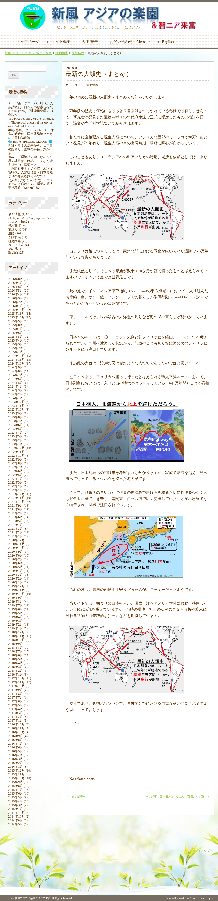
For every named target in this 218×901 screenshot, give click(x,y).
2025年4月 (15, 340)
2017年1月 (15, 720)
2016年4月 (15, 755)
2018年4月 (15, 663)
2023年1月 (15, 444)
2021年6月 (15, 517)
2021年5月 (15, 521)
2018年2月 (15, 670)
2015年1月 (15, 809)
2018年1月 (15, 674)
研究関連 (14, 241)
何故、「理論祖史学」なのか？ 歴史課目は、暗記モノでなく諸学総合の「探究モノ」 (32, 160)
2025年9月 (15, 321)
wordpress (183, 898)
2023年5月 (15, 428)
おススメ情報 (17, 222)
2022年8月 (15, 463)
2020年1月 (15, 582)
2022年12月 (16, 448)
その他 (13, 248)
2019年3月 (15, 620)
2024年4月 (15, 386)
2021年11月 (16, 498)
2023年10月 (16, 409)
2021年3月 (15, 528)
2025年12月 (16, 309)
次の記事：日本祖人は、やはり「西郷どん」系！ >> (178, 796)
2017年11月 (16, 682)
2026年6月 (15, 286)
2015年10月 (16, 778)
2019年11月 (16, 590)
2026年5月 (15, 290)
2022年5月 (15, 475)
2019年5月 (15, 613)
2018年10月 (16, 640)
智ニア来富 (16, 245)
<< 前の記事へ (77, 796)
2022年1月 (15, 490)
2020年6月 (15, 563)
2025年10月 (16, 317)
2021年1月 (15, 536)
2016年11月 (16, 728)
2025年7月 (15, 329)
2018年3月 (15, 666)
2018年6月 (15, 655)
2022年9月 (15, 459)
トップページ (28, 41)
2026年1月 (15, 306)
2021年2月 (15, 532)
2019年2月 (15, 624)
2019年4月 (15, 617)
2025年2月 (15, 348)
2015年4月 (15, 801)
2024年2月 (15, 394)
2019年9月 (15, 597)
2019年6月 (15, 609)
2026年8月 (15, 279)
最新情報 (78, 53)
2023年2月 (15, 440)
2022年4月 (15, 478)
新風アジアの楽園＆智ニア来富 (33, 898)
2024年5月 (15, 382)
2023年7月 (15, 421)
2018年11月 (16, 636)
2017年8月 (15, 693)
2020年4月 (15, 571)
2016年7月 (15, 743)
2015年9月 (15, 782)
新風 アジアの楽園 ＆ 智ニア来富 (28, 53)
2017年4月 (15, 709)
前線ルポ (14, 229)
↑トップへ (206, 850)
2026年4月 (15, 294)
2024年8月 (15, 371)
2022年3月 (15, 482)
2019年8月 (15, 601)
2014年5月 (15, 824)
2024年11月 (16, 359)
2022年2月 (15, 486)
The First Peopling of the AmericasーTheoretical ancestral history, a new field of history (31, 122)
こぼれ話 (14, 237)
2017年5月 (15, 705)
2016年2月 (15, 762)
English (168, 41)
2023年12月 (16, 402)
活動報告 (90, 41)
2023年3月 (15, 436)
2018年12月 (16, 632)
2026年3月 (15, 298)
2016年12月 (16, 724)
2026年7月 (15, 283)
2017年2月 (15, 716)
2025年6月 (15, 332)
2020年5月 (15, 567)
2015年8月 (15, 786)
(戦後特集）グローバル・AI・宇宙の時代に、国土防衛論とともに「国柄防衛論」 (31, 134)
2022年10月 (16, 455)
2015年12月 (16, 770)
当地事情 (14, 225)
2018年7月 (15, 651)
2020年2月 (15, 578)
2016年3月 (15, 759)
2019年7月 (15, 605)
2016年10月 (16, 732)
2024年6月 (15, 379)
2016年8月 (15, 739)
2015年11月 (16, 774)
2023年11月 (16, 405)
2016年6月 (15, 747)
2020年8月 (15, 555)
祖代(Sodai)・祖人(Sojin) (25, 218)
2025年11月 (16, 313)
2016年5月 (15, 751)
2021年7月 (15, 513)
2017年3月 (15, 713)
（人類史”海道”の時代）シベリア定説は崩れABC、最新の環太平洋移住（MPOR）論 (30, 183)
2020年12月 (16, 540)
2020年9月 (15, 551)
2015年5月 (15, 797)
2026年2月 (15, 302)
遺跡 (11, 233)
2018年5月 (15, 659)
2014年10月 (16, 816)
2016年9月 (15, 736)
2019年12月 (16, 586)
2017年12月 (16, 678)
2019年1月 (15, 628)
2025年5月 (15, 336)
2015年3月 (15, 805)
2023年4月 (15, 432)
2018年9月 (15, 643)
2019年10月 (16, 594)
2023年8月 (15, 417)
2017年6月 (15, 701)
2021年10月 (16, 501)
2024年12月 (16, 355)
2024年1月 (15, 398)
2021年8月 (15, 509)
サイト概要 (61, 41)
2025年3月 (15, 344)
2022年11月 (16, 451)
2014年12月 (16, 812)
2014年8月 (15, 820)
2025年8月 (15, 325)
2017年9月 (15, 690)
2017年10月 (16, 686)
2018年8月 (15, 647)
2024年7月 (15, 375)
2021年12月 (16, 494)
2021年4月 (15, 524)
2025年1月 (15, 352)
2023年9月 (15, 413)
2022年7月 (15, 467)
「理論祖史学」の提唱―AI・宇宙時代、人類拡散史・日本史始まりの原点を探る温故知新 (30, 172)
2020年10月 (16, 547)
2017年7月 (15, 697)
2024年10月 (16, 363)
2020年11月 (16, 544)
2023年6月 (15, 425)
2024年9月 (15, 367)
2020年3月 (15, 574)
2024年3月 (15, 390)
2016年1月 (15, 766)
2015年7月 (15, 789)
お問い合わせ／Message (130, 41)
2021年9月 (15, 505)
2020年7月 (15, 559)
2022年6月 (15, 471)
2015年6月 (15, 793)
